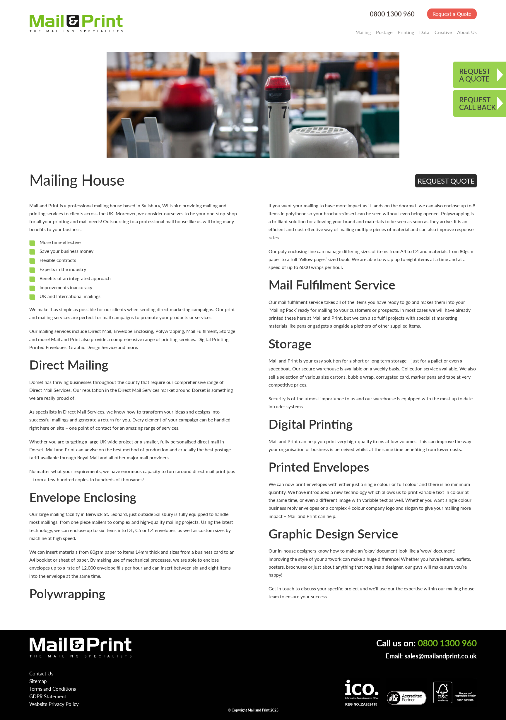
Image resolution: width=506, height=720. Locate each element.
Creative (443, 32)
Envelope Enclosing (133, 331)
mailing (210, 205)
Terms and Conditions (52, 688)
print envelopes (311, 484)
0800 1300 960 (392, 14)
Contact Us (41, 673)
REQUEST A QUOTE (474, 75)
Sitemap (38, 681)
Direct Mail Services (50, 390)
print (230, 309)
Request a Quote (452, 13)
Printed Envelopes (47, 347)
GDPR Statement (47, 696)
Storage (227, 331)
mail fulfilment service (300, 302)
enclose (78, 530)
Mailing (363, 32)
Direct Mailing (68, 364)
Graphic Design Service (93, 347)
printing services (46, 213)
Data (424, 32)
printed (276, 317)
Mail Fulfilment (201, 331)
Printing (406, 32)
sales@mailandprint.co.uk (440, 656)
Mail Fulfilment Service (332, 284)
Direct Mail (99, 331)
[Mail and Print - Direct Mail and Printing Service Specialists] (76, 23)
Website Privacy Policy (54, 703)
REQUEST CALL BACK (477, 103)
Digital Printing (212, 339)
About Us (467, 32)
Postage (384, 32)
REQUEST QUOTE (446, 181)
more (43, 339)
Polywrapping (169, 331)
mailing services (54, 317)
